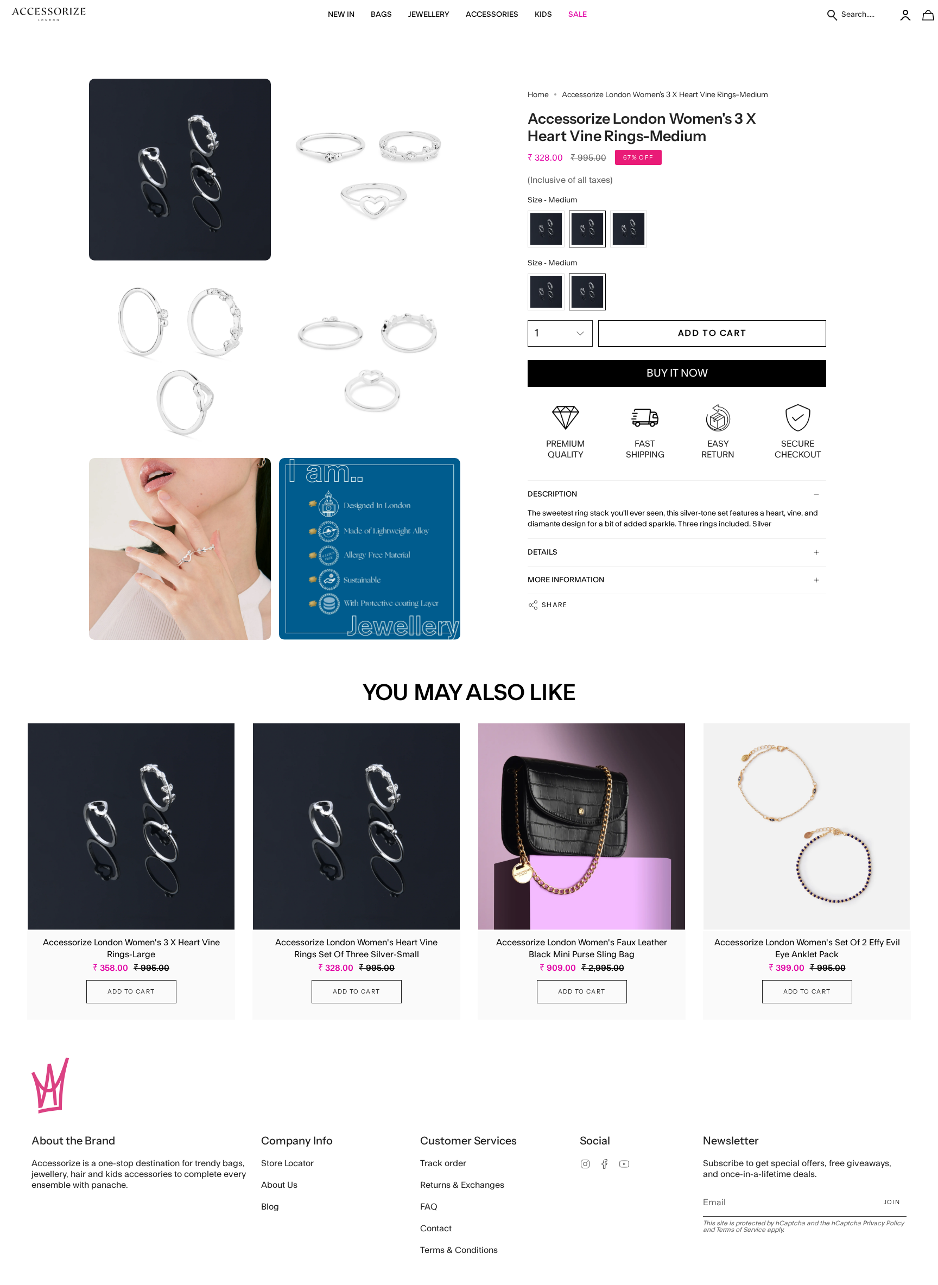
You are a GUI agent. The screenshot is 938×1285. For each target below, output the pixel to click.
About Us (279, 1185)
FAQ (429, 1207)
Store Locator (287, 1163)
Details (542, 552)
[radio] (546, 229)
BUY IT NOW (677, 373)
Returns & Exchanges (462, 1185)
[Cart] (922, 15)
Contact (436, 1228)
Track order (443, 1163)
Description (552, 494)
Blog (270, 1207)
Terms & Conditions (459, 1250)
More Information (566, 580)
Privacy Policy (883, 1223)
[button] (341, 15)
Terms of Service (740, 1229)
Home (538, 94)
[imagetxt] (49, 15)
